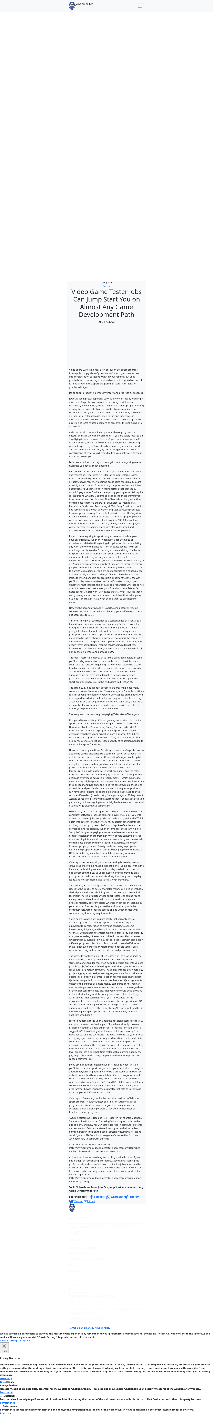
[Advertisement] (106, 346)
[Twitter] (75, 1232)
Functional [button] (6, 1392)
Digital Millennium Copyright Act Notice (92, 1296)
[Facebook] (71, 1232)
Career (106, 286)
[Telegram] (79, 1232)
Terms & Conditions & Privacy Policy (89, 1327)
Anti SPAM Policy (78, 1292)
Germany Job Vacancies (82, 1247)
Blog (71, 1289)
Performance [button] (7, 1402)
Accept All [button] (24, 1340)
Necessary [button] (6, 1378)
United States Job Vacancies (85, 1253)
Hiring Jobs (75, 1270)
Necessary (8, 1382)
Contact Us (75, 1285)
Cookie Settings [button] (9, 1340)
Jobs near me (76, 1265)
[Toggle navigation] (140, 6)
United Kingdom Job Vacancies (86, 1259)
